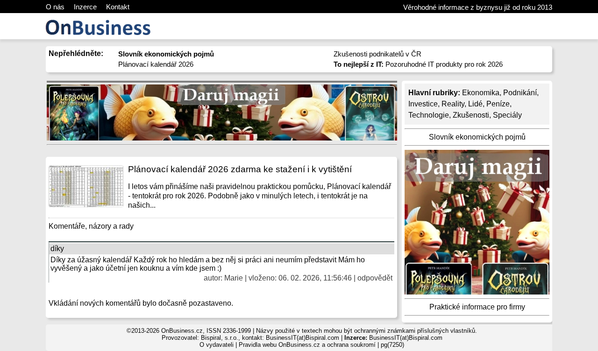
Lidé (475, 104)
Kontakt (117, 7)
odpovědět (374, 278)
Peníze (498, 104)
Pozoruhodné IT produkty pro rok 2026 (418, 64)
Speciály (507, 115)
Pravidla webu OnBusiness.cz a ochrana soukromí (307, 344)
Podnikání (520, 93)
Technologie (428, 115)
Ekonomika (480, 93)
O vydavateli (216, 344)
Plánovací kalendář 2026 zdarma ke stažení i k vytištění (240, 169)
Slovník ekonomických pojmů (477, 137)
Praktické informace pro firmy (477, 307)
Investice (423, 104)
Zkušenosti (471, 115)
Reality (452, 104)
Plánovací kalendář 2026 (155, 64)
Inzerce (85, 7)
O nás (55, 7)
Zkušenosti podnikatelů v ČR (377, 54)
